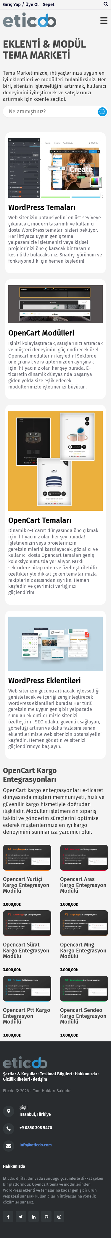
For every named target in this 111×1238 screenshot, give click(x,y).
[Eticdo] (29, 19)
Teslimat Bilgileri (56, 1073)
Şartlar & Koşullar (20, 1073)
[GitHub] (46, 1216)
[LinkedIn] (33, 1216)
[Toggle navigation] (104, 20)
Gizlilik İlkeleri (16, 1079)
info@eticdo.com (36, 1145)
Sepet (48, 4)
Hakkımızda (86, 1073)
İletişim (40, 1079)
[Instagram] (59, 1216)
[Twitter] (21, 1216)
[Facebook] (8, 1216)
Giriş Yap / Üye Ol (20, 4)
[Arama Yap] (106, 4)
